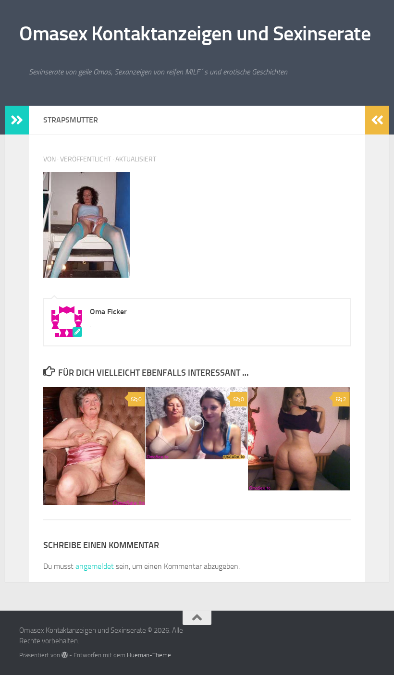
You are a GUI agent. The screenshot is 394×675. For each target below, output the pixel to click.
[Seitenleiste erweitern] (17, 120)
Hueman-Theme (149, 655)
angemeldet (94, 566)
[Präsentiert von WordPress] (65, 655)
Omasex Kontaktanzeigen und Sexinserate (194, 34)
